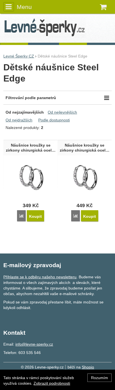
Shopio (88, 367)
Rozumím (99, 377)
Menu (24, 7)
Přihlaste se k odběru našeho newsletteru (39, 277)
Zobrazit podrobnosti (51, 383)
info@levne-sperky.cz (34, 344)
